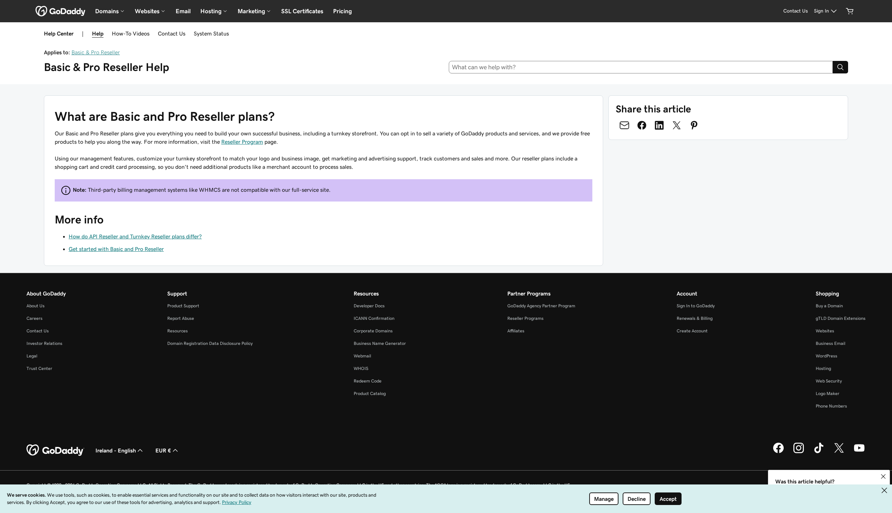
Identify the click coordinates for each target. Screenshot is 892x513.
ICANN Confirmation (374, 318)
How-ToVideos (130, 33)
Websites (825, 331)
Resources (177, 331)
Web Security (829, 381)
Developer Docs (369, 305)
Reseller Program (242, 141)
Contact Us (171, 33)
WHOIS (361, 368)
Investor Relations (44, 343)
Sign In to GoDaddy (696, 305)
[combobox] (641, 67)
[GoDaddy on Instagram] (798, 452)
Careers (34, 318)
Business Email (830, 343)
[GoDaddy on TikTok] (819, 452)
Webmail (362, 356)
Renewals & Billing (695, 318)
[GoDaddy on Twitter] (839, 452)
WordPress (826, 356)
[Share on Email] (624, 125)
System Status (211, 33)
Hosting (823, 368)
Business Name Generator (380, 343)
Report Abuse (180, 318)
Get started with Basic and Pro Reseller (116, 249)
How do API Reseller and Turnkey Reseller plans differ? (135, 236)
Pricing (342, 11)
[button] (883, 476)
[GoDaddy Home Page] (55, 450)
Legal (31, 356)
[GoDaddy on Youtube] (859, 452)
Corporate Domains (373, 331)
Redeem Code (368, 381)
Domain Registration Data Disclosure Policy (210, 343)
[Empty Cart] (850, 11)
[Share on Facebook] (642, 125)
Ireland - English (115, 450)
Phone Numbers (831, 406)
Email (183, 11)
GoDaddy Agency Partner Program (541, 305)
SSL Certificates (302, 11)
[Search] (840, 67)
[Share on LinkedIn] (659, 125)
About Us (35, 305)
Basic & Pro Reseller (95, 52)
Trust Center (39, 368)
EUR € (163, 450)
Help (97, 33)
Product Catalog (370, 393)
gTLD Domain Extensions (841, 318)
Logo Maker (827, 393)
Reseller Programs (525, 318)
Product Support (183, 305)
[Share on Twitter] (676, 125)
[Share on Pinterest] (694, 125)
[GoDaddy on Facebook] (778, 452)
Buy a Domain (829, 305)
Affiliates (515, 331)
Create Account (692, 331)
